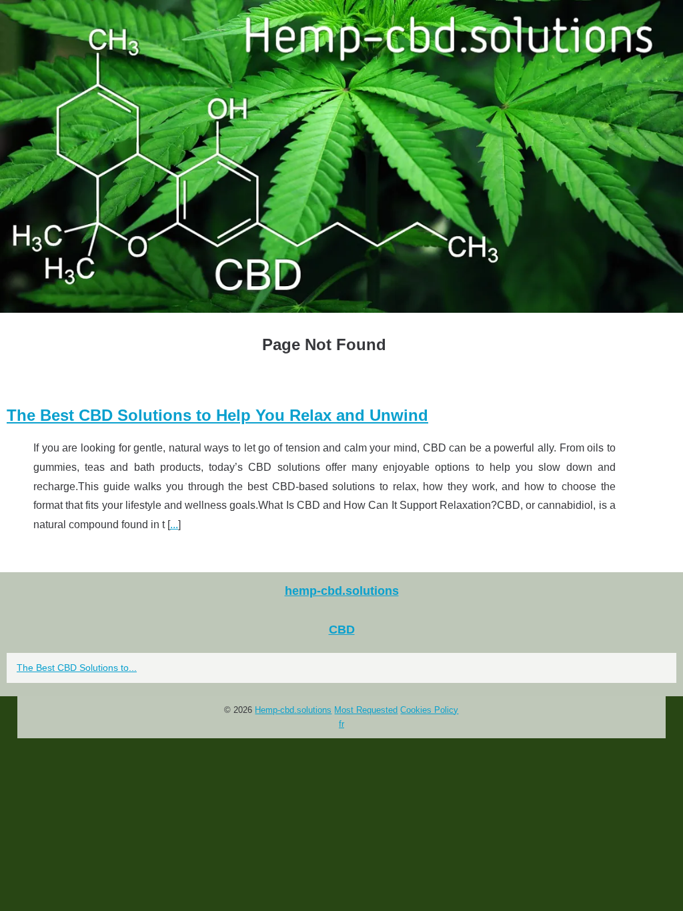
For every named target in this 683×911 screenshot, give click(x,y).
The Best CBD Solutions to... (77, 667)
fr (341, 724)
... (174, 524)
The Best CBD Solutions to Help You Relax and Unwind (217, 415)
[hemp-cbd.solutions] (341, 156)
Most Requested (366, 710)
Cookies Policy (429, 710)
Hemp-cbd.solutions (293, 710)
